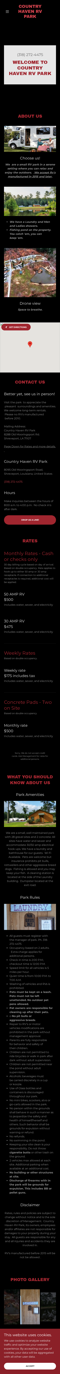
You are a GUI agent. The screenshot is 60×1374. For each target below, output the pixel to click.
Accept (30, 1366)
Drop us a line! (30, 520)
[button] (8, 11)
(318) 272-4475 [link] (30, 54)
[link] (30, 11)
